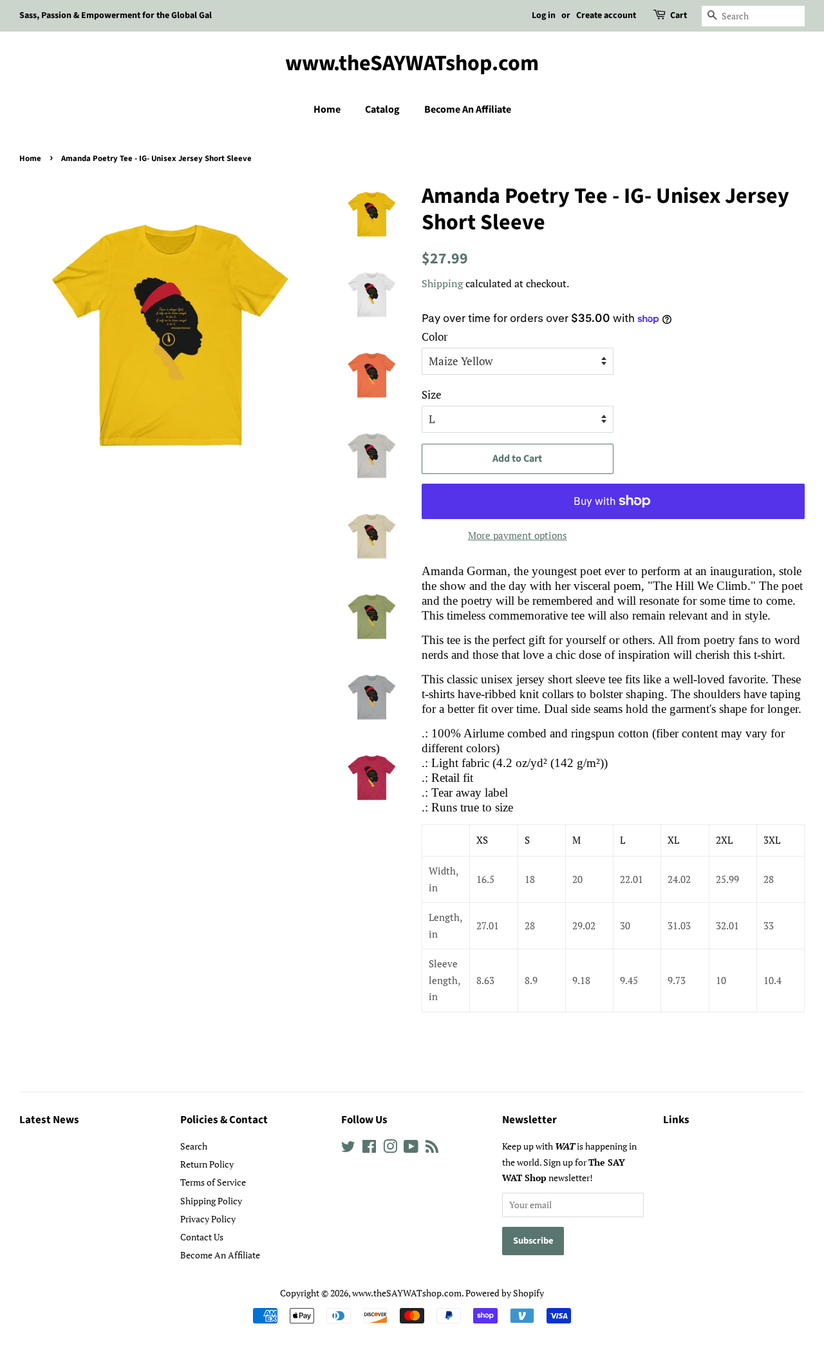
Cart (678, 15)
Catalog (382, 109)
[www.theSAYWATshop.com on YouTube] (411, 1148)
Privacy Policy (208, 1219)
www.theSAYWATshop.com (412, 64)
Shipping (442, 283)
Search (193, 1146)
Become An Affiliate (467, 109)
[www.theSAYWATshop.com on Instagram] (390, 1148)
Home (327, 109)
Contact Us (201, 1237)
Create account (606, 15)
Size (432, 394)
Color (435, 336)
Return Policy (207, 1164)
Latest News (49, 1120)
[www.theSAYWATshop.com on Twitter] (348, 1148)
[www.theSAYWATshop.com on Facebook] (369, 1148)
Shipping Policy (211, 1201)
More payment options (517, 535)
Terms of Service (213, 1182)
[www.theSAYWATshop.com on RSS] (432, 1148)
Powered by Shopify (504, 1293)
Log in (544, 15)
